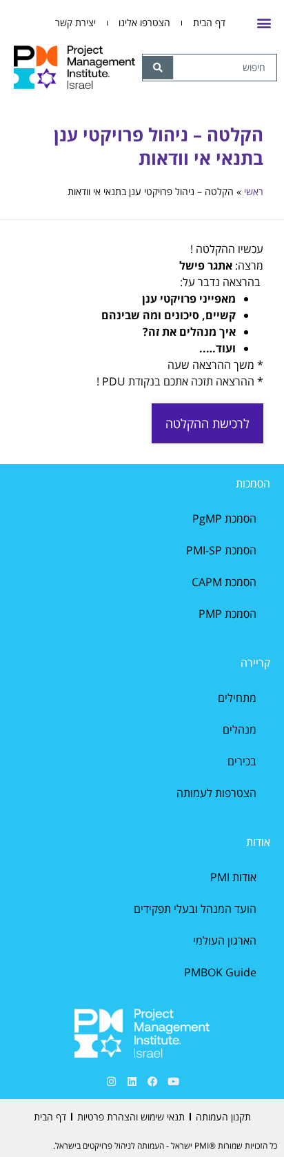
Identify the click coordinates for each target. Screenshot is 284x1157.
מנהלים (239, 729)
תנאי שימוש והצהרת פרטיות (131, 1116)
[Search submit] (158, 67)
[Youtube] (173, 1082)
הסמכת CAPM (224, 582)
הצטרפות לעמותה (216, 793)
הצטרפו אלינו (144, 22)
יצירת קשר (75, 22)
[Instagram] (111, 1082)
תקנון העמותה (223, 1116)
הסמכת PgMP (224, 518)
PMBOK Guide (220, 972)
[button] (263, 23)
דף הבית (209, 22)
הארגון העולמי (224, 940)
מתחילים (237, 697)
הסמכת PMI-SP (221, 550)
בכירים (241, 761)
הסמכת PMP (227, 613)
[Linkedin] (131, 1082)
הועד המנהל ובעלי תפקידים (195, 908)
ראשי (253, 191)
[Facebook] (152, 1082)
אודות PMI (233, 877)
